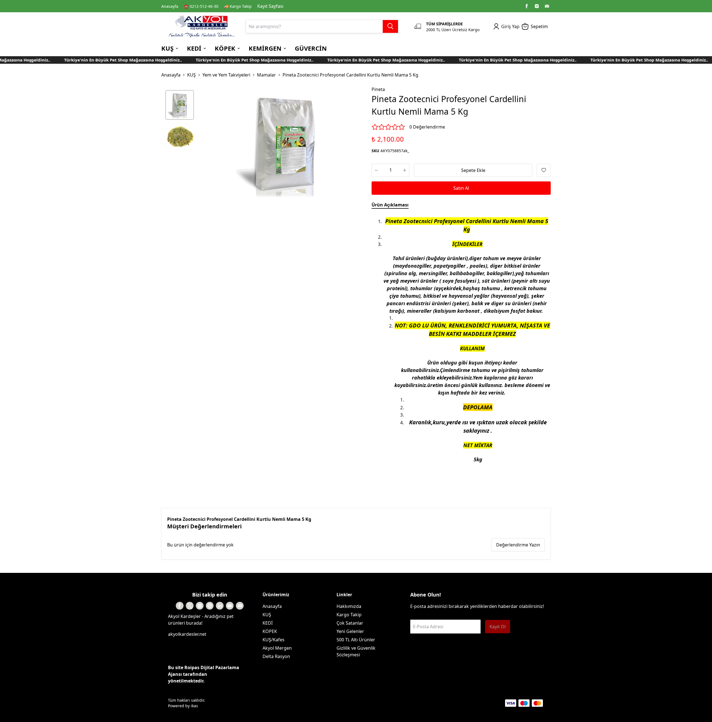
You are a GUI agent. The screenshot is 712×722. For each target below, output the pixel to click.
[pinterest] (210, 606)
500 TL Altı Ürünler (356, 640)
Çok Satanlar (350, 623)
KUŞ (191, 75)
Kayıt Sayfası (270, 6)
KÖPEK (270, 631)
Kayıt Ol (498, 627)
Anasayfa (169, 6)
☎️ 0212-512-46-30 (201, 6)
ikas (194, 705)
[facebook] (527, 6)
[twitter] (190, 606)
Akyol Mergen (277, 648)
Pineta (378, 89)
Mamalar (266, 75)
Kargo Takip (349, 615)
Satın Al (461, 188)
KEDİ (268, 623)
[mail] (547, 6)
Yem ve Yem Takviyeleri (226, 75)
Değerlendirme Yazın (518, 545)
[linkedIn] (220, 606)
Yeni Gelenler (350, 631)
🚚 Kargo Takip (238, 6)
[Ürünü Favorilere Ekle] (544, 170)
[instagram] (537, 6)
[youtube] (230, 606)
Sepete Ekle (473, 170)
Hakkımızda (349, 606)
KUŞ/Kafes (274, 640)
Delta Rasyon (276, 656)
